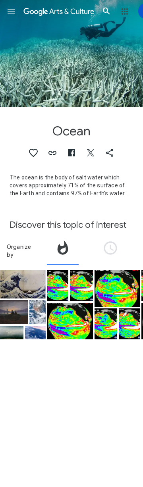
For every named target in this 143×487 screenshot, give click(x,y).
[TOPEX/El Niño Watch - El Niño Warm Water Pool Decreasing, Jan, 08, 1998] (106, 323)
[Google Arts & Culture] (58, 11)
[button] (11, 11)
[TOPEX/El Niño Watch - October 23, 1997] (129, 323)
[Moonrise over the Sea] (14, 312)
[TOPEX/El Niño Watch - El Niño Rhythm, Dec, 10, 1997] (81, 285)
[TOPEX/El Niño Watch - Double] (57, 285)
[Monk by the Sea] (11, 333)
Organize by (19, 250)
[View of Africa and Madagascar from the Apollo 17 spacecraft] (37, 312)
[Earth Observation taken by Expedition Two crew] (35, 333)
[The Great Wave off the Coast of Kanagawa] (23, 284)
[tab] (63, 251)
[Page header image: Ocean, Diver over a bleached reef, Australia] (71, 53)
